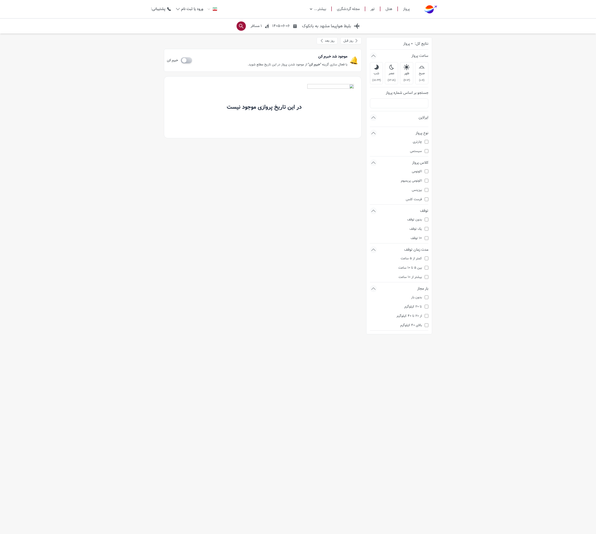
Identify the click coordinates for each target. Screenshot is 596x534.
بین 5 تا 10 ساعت (410, 267)
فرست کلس (414, 199)
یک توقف (416, 228)
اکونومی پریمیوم (411, 180)
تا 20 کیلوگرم (413, 306)
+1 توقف (416, 238)
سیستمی (416, 151)
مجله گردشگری (348, 9)
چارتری (417, 141)
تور (372, 9)
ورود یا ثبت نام (192, 9)
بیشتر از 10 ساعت (410, 277)
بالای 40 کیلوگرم (411, 325)
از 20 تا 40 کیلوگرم (409, 316)
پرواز (406, 9)
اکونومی (417, 171)
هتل (389, 9)
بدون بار (416, 297)
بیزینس (417, 190)
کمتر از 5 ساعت (411, 258)
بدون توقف (414, 219)
